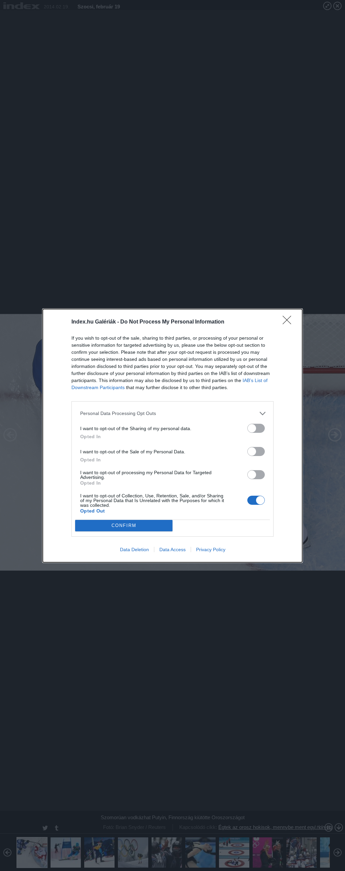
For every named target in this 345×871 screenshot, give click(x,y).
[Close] (289, 322)
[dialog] (172, 435)
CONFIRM (124, 525)
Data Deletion (134, 549)
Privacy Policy (210, 549)
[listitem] (172, 413)
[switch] (256, 428)
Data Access (172, 549)
